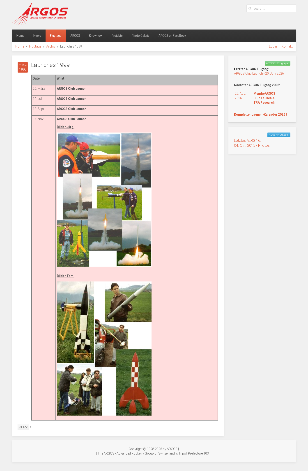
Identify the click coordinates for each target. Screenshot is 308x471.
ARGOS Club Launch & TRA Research (264, 98)
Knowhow (96, 36)
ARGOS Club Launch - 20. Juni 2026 (259, 73)
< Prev (23, 427)
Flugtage (55, 36)
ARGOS (75, 36)
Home (20, 36)
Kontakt (287, 46)
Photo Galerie (140, 36)
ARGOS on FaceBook (172, 36)
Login (273, 46)
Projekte (117, 36)
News (37, 36)
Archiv (50, 46)
